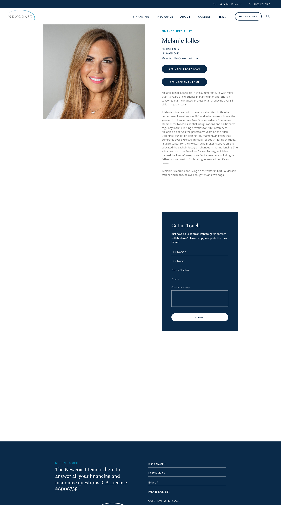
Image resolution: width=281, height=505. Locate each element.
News (222, 16)
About (185, 16)
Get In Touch (248, 16)
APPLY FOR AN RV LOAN (184, 82)
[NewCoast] (21, 15)
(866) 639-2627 (262, 4)
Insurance (164, 16)
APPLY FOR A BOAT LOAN (184, 69)
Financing (141, 16)
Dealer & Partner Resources (227, 4)
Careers (204, 16)
